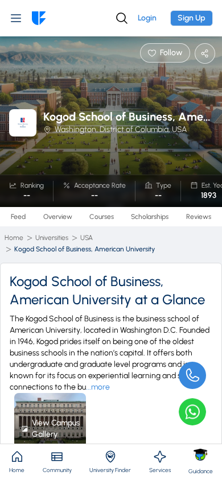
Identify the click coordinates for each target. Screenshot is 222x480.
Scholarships (149, 217)
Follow (171, 52)
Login (147, 18)
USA (86, 238)
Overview (57, 217)
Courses (101, 217)
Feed (18, 217)
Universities (51, 238)
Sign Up (191, 18)
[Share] (205, 53)
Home (14, 238)
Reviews (198, 217)
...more (98, 387)
